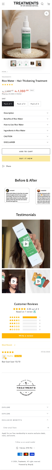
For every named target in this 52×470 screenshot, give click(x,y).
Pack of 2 (22, 104)
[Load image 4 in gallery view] (32, 63)
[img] (8, 352)
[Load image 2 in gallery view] (19, 63)
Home (4, 72)
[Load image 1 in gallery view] (13, 63)
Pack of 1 (9, 104)
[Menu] (3, 4)
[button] (42, 4)
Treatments (6, 77)
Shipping (5, 94)
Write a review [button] (26, 335)
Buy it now (26, 158)
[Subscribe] (48, 428)
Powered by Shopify (26, 465)
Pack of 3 (35, 104)
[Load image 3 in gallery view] (26, 63)
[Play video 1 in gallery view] (38, 63)
